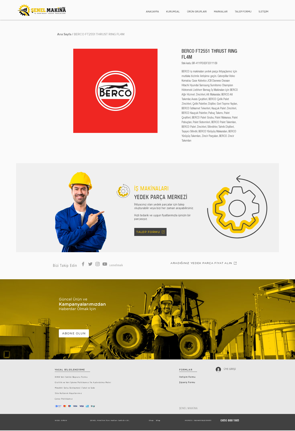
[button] (173, 10)
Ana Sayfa (64, 34)
